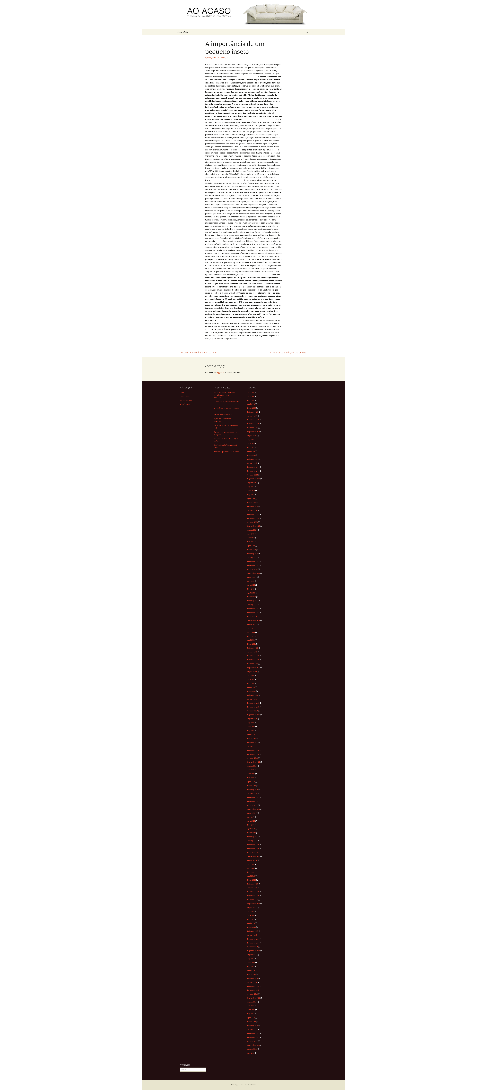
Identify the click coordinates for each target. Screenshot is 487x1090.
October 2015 (252, 899)
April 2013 (251, 1017)
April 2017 (251, 829)
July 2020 (250, 675)
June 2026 (251, 396)
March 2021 (251, 644)
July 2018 (250, 770)
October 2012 (252, 1041)
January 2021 (252, 652)
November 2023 (253, 518)
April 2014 (251, 970)
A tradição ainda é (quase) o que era (289, 352)
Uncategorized (225, 58)
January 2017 (252, 840)
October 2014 (252, 947)
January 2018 (252, 793)
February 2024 (252, 506)
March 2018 (251, 785)
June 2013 (251, 1010)
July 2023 (250, 534)
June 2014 (251, 962)
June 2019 (251, 726)
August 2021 (252, 624)
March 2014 (251, 974)
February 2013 (252, 1025)
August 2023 (252, 530)
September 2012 (253, 1045)
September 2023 (253, 526)
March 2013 (251, 1021)
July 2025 (250, 439)
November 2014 (253, 943)
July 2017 (250, 817)
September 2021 (253, 620)
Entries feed (184, 396)
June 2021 (251, 632)
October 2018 (252, 758)
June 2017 (251, 821)
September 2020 (253, 667)
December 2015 (253, 892)
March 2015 (251, 927)
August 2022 (252, 577)
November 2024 (253, 471)
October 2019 (252, 711)
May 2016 (250, 872)
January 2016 (252, 888)
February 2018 (252, 789)
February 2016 (252, 884)
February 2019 (252, 742)
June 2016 (251, 868)
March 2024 (251, 502)
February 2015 (252, 931)
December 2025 (253, 420)
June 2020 (251, 679)
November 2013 (253, 990)
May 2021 (250, 636)
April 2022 (251, 593)
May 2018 (250, 778)
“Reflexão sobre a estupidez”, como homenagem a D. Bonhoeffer (225, 395)
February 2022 (252, 601)
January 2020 (252, 699)
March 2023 (251, 549)
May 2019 (250, 730)
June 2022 (251, 585)
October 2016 (252, 852)
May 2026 (250, 400)
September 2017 (253, 809)
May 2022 (250, 589)
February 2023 (252, 553)
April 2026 (251, 404)
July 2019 (250, 722)
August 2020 (252, 671)
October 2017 (252, 805)
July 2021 (250, 628)
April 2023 (251, 545)
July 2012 (250, 1053)
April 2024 (251, 498)
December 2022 (253, 561)
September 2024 (253, 479)
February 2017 (252, 837)
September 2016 (253, 856)
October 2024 (252, 475)
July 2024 (250, 487)
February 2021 (252, 648)
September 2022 (253, 573)
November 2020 (253, 660)
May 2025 (250, 447)
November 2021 (253, 612)
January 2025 (252, 463)
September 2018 (253, 762)
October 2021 (252, 616)
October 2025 (252, 428)
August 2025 (252, 435)
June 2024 (251, 490)
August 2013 (252, 1002)
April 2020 (251, 687)
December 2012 (253, 1033)
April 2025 (251, 451)
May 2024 (250, 494)
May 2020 (250, 683)
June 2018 (251, 774)
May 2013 (250, 1013)
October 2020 (252, 663)
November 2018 (253, 754)
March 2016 (251, 880)
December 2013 (253, 986)
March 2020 (251, 691)
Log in (182, 392)
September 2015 (253, 903)
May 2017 (250, 825)
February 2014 (252, 978)
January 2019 (252, 746)
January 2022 (252, 604)
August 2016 (252, 860)
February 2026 (252, 412)
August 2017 (252, 813)
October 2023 (252, 522)
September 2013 (253, 998)
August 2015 (252, 907)
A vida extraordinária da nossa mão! (197, 352)
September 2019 (253, 715)
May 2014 (250, 966)
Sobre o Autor (183, 32)
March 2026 (251, 408)
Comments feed (186, 400)
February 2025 (252, 459)
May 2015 (250, 919)
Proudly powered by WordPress (243, 1085)
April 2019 (251, 734)
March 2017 (251, 833)
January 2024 (252, 510)
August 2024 (252, 483)
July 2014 (250, 958)
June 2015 (251, 915)
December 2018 (253, 750)
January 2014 (252, 982)
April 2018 (251, 781)
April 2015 (251, 923)
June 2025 (251, 443)
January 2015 (252, 935)
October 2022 (252, 569)
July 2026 (250, 392)
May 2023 (250, 542)
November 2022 (253, 565)
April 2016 (251, 876)
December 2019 (253, 703)
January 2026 (252, 416)
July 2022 (250, 581)
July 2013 (250, 1006)
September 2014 (253, 951)
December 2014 (253, 939)
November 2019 (253, 707)
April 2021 (251, 640)
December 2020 (253, 656)
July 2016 (250, 864)
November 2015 (253, 896)
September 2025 (253, 431)
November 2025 (253, 424)
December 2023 (253, 514)
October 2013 (252, 994)
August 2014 (252, 954)
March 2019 (251, 738)
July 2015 (250, 911)
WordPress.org (186, 404)
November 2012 (253, 1037)
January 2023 (252, 557)
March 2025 (251, 455)
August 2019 (252, 719)
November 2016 (253, 848)
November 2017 (253, 801)
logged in (220, 372)
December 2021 (253, 608)
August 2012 (252, 1049)
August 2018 (252, 766)
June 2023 (251, 538)
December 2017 (253, 797)
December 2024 (253, 467)
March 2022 (251, 597)
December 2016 (253, 844)
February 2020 (252, 695)
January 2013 (252, 1029)
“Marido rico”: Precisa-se (223, 415)
